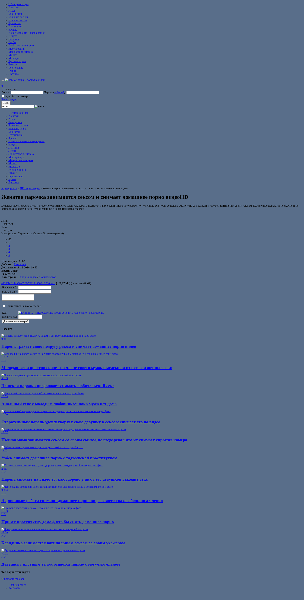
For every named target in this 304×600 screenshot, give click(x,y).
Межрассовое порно (20, 51)
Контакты (14, 587)
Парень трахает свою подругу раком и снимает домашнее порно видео (68, 346)
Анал (11, 10)
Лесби (12, 42)
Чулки (12, 70)
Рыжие (12, 64)
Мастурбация (16, 48)
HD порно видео (18, 4)
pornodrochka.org (14, 578)
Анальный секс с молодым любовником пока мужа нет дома (59, 404)
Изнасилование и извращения (26, 32)
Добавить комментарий (15, 321)
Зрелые (12, 29)
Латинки (13, 39)
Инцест (12, 35)
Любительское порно (21, 45)
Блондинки (15, 13)
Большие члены (17, 20)
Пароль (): (55, 92)
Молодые (14, 58)
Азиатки (13, 7)
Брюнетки (14, 23)
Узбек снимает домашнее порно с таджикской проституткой (59, 458)
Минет (12, 54)
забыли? (59, 92)
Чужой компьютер (17, 96)
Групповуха (15, 26)
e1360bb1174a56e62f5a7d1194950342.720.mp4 (28, 283)
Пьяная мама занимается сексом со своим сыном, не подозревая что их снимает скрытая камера (94, 440)
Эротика (13, 73)
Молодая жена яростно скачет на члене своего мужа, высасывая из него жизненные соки (86, 367)
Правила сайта (17, 584)
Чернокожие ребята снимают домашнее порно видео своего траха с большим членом (82, 500)
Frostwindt (20, 264)
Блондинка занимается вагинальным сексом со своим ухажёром (63, 543)
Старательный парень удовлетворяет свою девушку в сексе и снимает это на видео (80, 422)
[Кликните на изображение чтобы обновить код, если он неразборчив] (61, 312)
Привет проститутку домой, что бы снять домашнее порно (57, 521)
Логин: (5, 92)
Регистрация (9, 99)
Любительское (47, 276)
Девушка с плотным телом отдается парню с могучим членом (60, 564)
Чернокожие (15, 67)
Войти (6, 103)
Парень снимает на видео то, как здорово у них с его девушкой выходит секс (74, 479)
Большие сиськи (18, 16)
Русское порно (17, 61)
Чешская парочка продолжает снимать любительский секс (57, 385)
